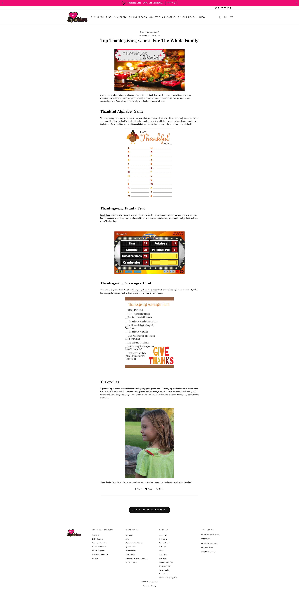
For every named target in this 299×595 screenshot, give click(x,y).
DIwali (161, 550)
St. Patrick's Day (165, 566)
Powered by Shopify (149, 586)
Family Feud (105, 215)
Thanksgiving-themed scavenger (145, 289)
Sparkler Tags (138, 17)
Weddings (162, 535)
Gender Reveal (187, 17)
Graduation (163, 554)
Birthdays (162, 547)
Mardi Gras (163, 574)
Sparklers (97, 17)
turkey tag (168, 388)
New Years (163, 539)
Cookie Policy (130, 554)
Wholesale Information (100, 554)
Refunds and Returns (99, 547)
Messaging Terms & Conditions (137, 558)
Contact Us (95, 535)
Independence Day (166, 562)
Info (202, 17)
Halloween (163, 558)
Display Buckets (116, 17)
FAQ (127, 539)
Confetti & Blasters (162, 17)
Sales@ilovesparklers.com (210, 534)
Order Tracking (97, 539)
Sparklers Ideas (151, 32)
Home (142, 32)
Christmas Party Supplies (168, 578)
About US (129, 535)
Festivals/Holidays (144, 36)
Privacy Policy (131, 550)
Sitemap (95, 558)
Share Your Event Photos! (134, 543)
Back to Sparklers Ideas (151, 510)
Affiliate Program (98, 550)
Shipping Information (99, 543)
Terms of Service (131, 562)
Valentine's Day (164, 570)
